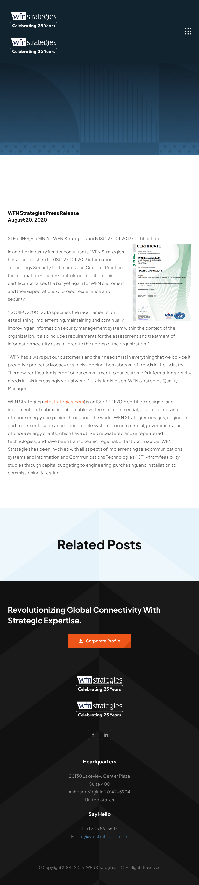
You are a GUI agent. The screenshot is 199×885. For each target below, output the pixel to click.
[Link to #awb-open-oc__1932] (188, 31)
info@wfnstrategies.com (102, 836)
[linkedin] (106, 735)
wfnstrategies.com (64, 401)
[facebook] (93, 735)
